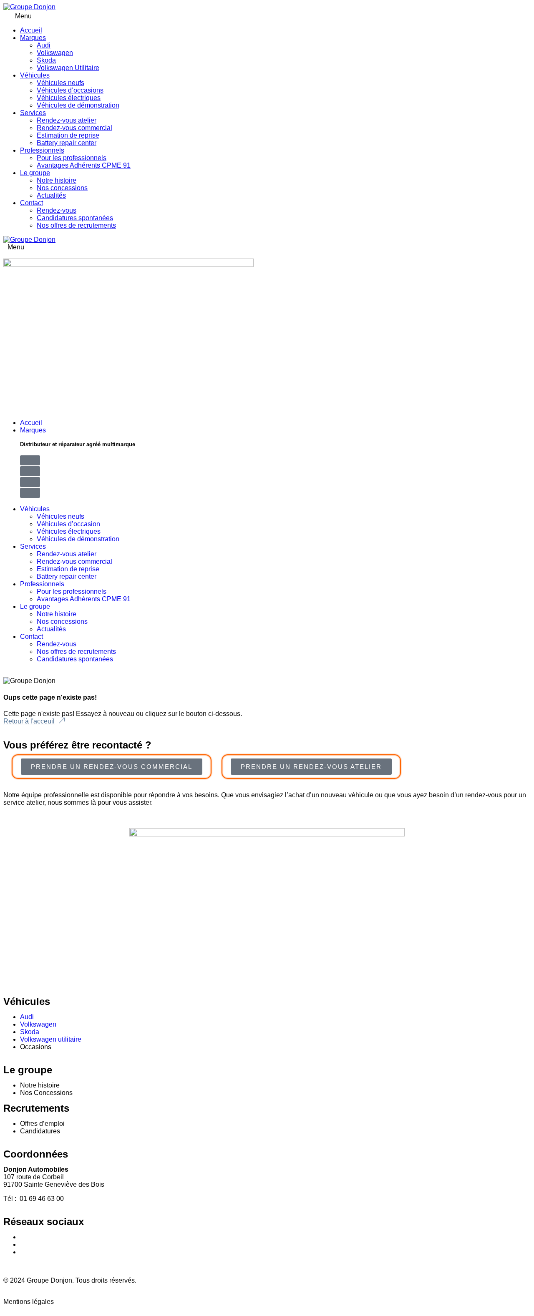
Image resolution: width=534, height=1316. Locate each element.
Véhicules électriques (69, 97)
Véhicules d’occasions (70, 90)
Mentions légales (28, 1301)
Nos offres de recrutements (76, 225)
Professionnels (42, 150)
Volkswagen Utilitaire (68, 67)
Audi (43, 45)
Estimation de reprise (68, 135)
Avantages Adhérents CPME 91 (84, 165)
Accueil (31, 30)
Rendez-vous (56, 210)
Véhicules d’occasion (68, 523)
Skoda (46, 60)
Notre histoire (56, 180)
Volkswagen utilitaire (50, 1039)
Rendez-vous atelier (66, 120)
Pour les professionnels (71, 157)
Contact (31, 202)
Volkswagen (55, 52)
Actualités (51, 195)
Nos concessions (62, 187)
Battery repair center (66, 142)
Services (33, 112)
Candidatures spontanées (75, 217)
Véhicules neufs (60, 82)
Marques (33, 37)
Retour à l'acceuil (29, 721)
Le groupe (35, 172)
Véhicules (35, 75)
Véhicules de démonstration (78, 105)
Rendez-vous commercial (74, 127)
